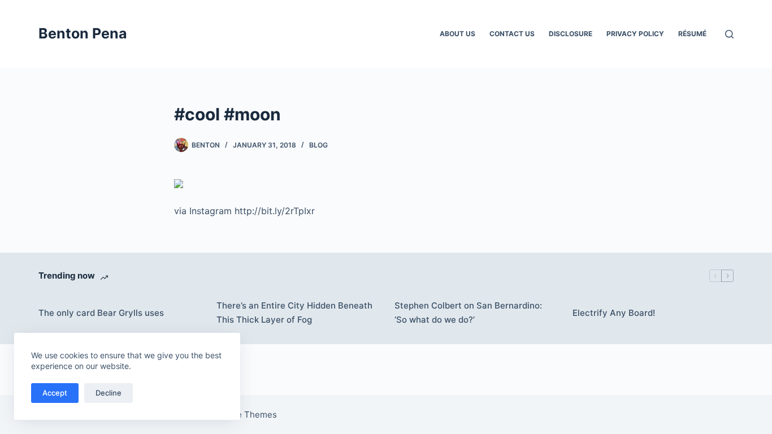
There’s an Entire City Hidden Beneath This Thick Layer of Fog (294, 312)
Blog (318, 145)
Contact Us (512, 33)
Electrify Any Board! (614, 312)
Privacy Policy (635, 33)
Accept (54, 392)
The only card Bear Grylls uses (101, 312)
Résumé (692, 33)
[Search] (729, 34)
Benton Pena (82, 33)
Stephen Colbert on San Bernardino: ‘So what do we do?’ (468, 312)
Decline (109, 392)
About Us (457, 33)
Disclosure (570, 33)
